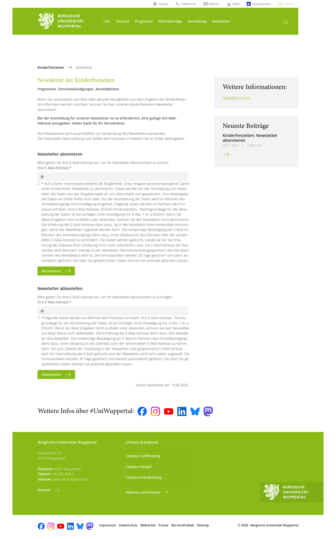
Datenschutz (128, 525)
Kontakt (45, 490)
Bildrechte (148, 525)
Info (106, 21)
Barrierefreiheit (182, 525)
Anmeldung (196, 21)
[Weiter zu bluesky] (195, 411)
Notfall (235, 4)
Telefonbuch (188, 4)
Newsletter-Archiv (236, 97)
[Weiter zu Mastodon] (208, 411)
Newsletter (221, 21)
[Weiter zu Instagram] (155, 411)
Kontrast (163, 4)
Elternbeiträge (170, 21)
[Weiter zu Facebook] (142, 411)
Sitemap (203, 525)
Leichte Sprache (261, 4)
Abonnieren (52, 271)
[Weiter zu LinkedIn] (181, 411)
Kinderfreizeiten (51, 67)
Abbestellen (52, 374)
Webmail (214, 4)
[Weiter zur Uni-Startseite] (69, 21)
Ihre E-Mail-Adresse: (54, 167)
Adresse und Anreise (143, 492)
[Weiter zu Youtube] (168, 411)
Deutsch (289, 4)
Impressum (107, 525)
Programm (144, 21)
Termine (123, 21)
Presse (163, 525)
